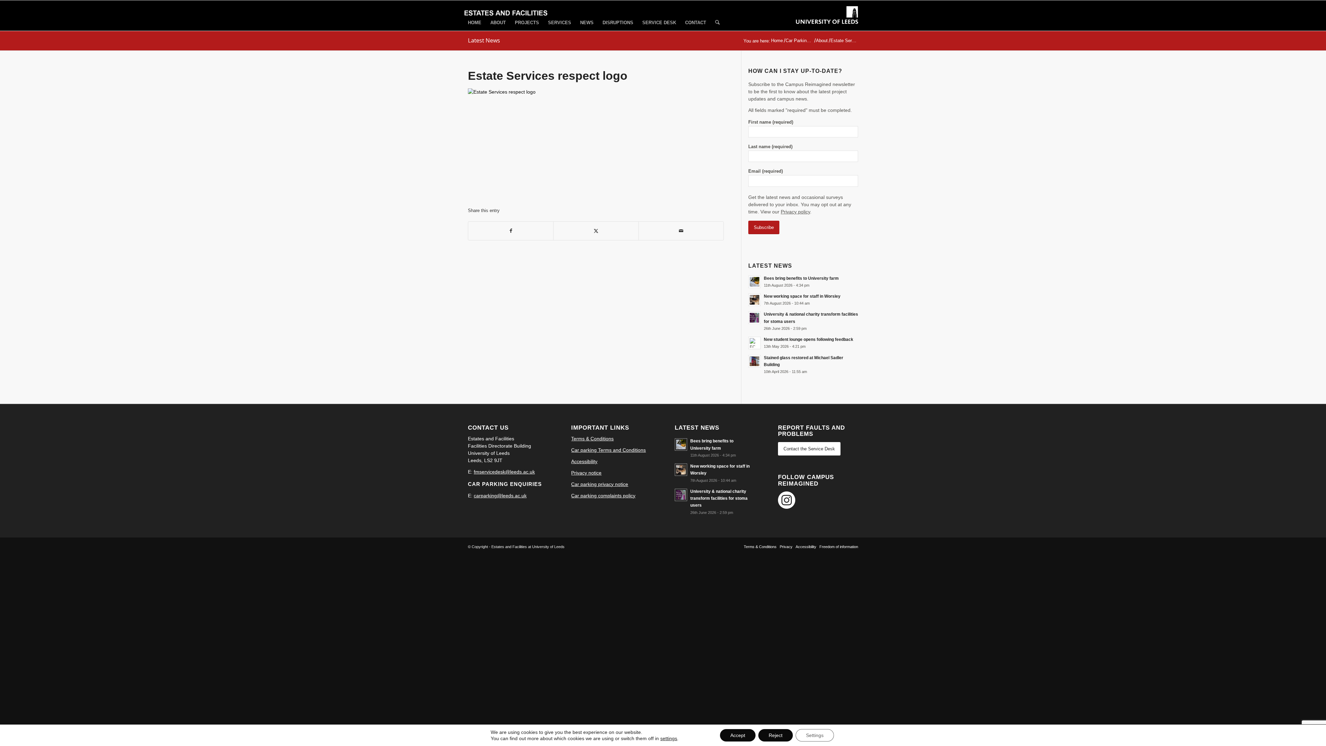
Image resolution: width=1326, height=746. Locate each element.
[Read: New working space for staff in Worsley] (754, 300)
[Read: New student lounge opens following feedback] (754, 343)
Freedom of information (838, 547)
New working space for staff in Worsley (802, 296)
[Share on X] (596, 231)
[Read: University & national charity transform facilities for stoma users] (754, 318)
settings (668, 738)
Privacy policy (795, 211)
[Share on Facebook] (510, 231)
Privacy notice (586, 473)
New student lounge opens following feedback (808, 339)
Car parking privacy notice (599, 484)
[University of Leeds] (827, 21)
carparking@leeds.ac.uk (500, 495)
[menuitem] (474, 23)
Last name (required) (770, 146)
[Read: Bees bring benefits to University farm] (754, 282)
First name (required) (770, 122)
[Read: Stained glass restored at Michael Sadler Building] (754, 361)
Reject (775, 735)
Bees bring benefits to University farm (801, 278)
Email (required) (765, 171)
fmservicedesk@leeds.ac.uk (504, 472)
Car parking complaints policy (603, 495)
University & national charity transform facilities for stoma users (719, 498)
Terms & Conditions (592, 438)
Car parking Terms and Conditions (608, 450)
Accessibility (584, 461)
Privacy (786, 547)
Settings (815, 735)
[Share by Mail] (681, 231)
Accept (737, 735)
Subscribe (764, 227)
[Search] (717, 23)
